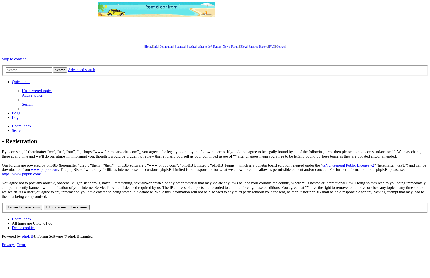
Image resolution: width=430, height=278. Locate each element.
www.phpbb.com (44, 169)
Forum (235, 46)
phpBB (27, 236)
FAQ (272, 46)
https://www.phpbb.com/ (21, 174)
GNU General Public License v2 (348, 165)
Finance (253, 46)
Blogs (243, 46)
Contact (280, 46)
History (263, 46)
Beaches (191, 46)
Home (148, 46)
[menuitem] (37, 91)
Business (180, 46)
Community (166, 46)
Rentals (217, 46)
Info (155, 46)
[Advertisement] (273, 9)
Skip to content (14, 59)
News (226, 46)
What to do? (205, 46)
